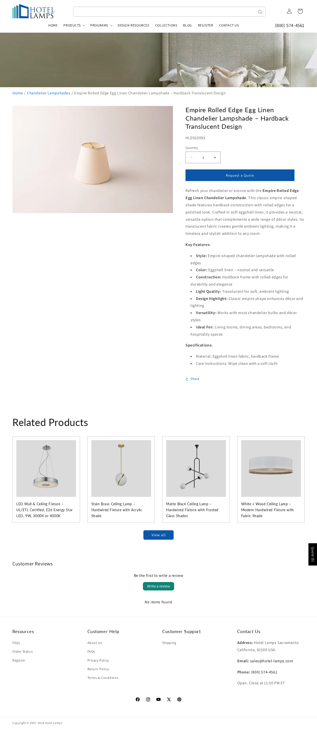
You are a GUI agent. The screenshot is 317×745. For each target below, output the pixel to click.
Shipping (169, 642)
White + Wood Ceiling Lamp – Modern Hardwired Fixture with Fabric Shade (267, 510)
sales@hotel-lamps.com (271, 661)
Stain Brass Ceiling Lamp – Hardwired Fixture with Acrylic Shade (116, 510)
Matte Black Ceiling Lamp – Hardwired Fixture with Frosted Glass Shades (192, 510)
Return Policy (98, 669)
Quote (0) (313, 554)
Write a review (158, 586)
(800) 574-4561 (290, 25)
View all (159, 534)
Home (17, 93)
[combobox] (169, 12)
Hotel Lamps (53, 723)
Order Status (22, 651)
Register (19, 660)
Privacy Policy (98, 660)
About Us (94, 642)
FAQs (16, 642)
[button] (73, 25)
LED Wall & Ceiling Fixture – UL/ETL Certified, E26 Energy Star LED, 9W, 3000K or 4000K (44, 510)
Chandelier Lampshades (48, 93)
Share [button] (195, 378)
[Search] (260, 12)
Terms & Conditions (103, 677)
